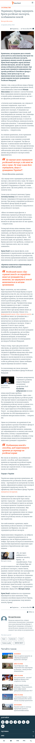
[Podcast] (27, 722)
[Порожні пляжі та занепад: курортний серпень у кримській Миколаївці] (7, 707)
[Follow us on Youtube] (11, 722)
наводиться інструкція (9, 492)
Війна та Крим (18, 664)
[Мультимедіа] (11, 741)
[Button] (14, 29)
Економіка (17, 654)
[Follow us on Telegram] (15, 722)
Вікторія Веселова (6, 21)
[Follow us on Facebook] (2, 722)
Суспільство (6, 8)
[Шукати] (31, 741)
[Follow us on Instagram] (19, 722)
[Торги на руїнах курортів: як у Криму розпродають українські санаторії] (7, 656)
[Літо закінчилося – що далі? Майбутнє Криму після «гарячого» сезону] (7, 678)
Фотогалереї (18, 705)
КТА (18, 740)
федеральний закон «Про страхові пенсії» (16, 314)
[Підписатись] (2, 726)
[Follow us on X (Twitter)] (7, 722)
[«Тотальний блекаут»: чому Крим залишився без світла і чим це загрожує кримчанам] (7, 697)
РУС (24, 740)
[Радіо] (4, 741)
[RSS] (23, 722)
